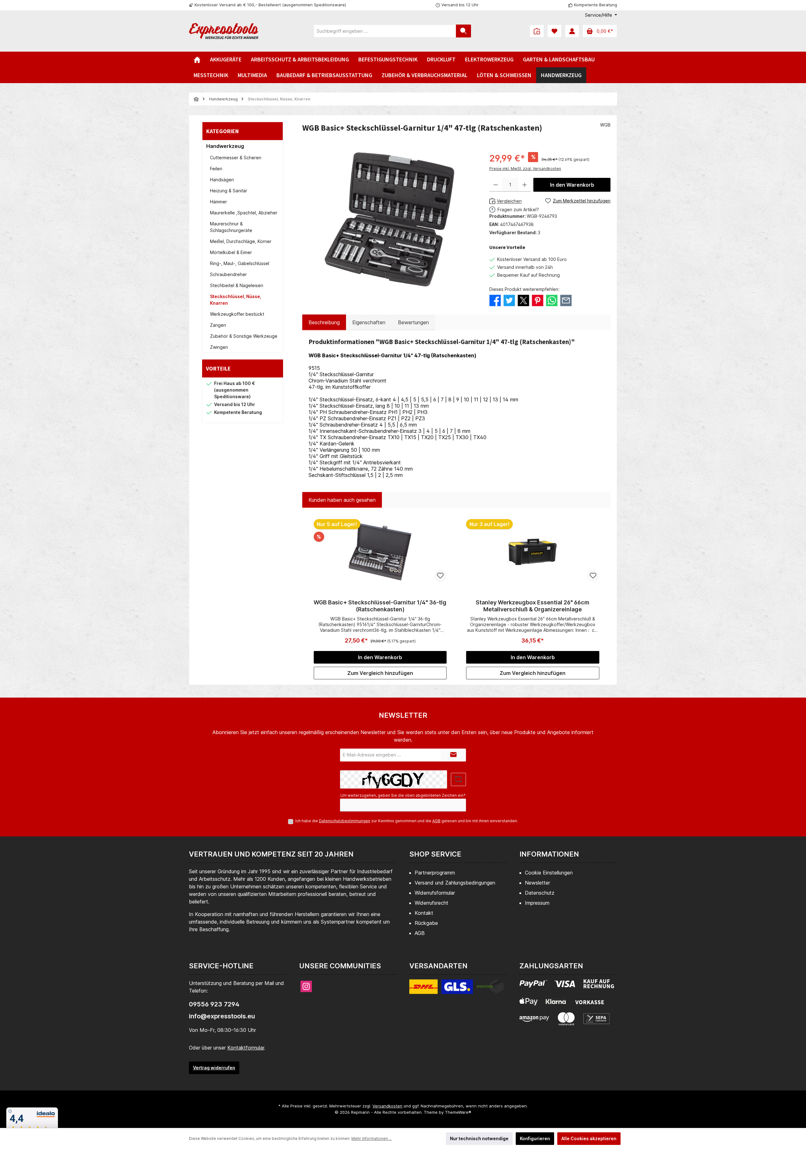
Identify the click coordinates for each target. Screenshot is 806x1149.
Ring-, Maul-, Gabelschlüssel (239, 263)
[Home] (197, 59)
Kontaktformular (245, 1047)
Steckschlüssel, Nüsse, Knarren (235, 300)
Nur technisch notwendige (479, 1138)
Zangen (218, 325)
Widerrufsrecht (431, 903)
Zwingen (219, 347)
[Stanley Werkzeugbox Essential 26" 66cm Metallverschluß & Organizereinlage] (532, 551)
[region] (389, 219)
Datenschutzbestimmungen (344, 820)
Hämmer (218, 201)
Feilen (216, 168)
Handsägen (222, 179)
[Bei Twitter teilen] (509, 300)
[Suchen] (463, 31)
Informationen (549, 854)
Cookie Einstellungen (549, 872)
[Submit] (453, 755)
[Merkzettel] (554, 31)
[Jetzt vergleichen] (537, 31)
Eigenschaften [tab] (368, 322)
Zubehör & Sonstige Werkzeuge (243, 336)
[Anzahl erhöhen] (524, 185)
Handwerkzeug (225, 146)
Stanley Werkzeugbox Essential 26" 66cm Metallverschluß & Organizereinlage (532, 606)
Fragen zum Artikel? (518, 209)
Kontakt (424, 913)
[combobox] (385, 31)
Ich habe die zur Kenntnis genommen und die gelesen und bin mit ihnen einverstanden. (406, 820)
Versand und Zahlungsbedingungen (455, 883)
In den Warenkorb (572, 185)
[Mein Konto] (572, 31)
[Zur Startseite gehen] (223, 31)
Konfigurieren (535, 1138)
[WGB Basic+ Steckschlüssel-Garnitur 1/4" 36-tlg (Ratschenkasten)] (380, 551)
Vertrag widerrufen (214, 1067)
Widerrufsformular (435, 893)
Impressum (537, 903)
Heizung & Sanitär (228, 190)
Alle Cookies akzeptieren (588, 1138)
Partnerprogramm (435, 872)
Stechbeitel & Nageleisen (236, 285)
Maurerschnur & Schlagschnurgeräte (231, 227)
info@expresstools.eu (222, 1016)
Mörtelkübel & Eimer (231, 252)
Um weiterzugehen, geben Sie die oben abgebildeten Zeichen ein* (403, 795)
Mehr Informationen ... (371, 1138)
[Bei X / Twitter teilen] (523, 300)
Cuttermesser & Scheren (235, 157)
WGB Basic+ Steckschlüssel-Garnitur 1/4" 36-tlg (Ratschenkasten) (380, 606)
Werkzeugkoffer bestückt (237, 314)
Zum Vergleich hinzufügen (380, 673)
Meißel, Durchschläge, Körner (240, 241)
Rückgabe (426, 923)
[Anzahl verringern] (495, 185)
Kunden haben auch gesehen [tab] (342, 500)
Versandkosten (387, 1105)
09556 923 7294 (214, 1004)
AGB (436, 820)
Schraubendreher (228, 274)
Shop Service (435, 854)
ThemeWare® (458, 1112)
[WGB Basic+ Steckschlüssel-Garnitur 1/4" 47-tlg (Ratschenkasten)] (389, 219)
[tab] (324, 322)
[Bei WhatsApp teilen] (552, 300)
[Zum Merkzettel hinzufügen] (440, 575)
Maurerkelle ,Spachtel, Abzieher (243, 212)
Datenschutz (539, 893)
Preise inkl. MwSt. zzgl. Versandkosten (525, 168)
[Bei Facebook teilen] (495, 300)
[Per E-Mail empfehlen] (566, 300)
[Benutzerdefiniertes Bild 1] (456, 990)
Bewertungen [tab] (413, 322)
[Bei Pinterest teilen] (538, 300)
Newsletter (537, 883)
